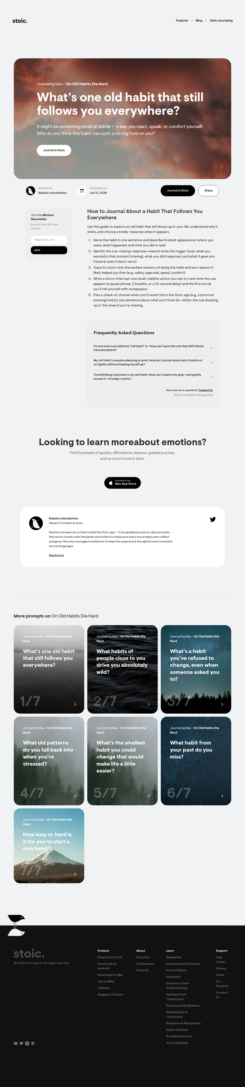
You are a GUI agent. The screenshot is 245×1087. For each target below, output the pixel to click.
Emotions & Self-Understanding (177, 986)
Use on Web (106, 981)
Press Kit (142, 970)
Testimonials (145, 964)
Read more (56, 555)
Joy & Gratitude (177, 1043)
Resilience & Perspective (183, 1023)
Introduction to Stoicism (183, 964)
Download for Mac (110, 975)
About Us (142, 957)
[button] (153, 348)
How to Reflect (176, 970)
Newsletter (173, 957)
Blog (199, 20)
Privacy (221, 968)
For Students (222, 984)
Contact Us (206, 390)
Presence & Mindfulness (183, 1005)
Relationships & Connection (177, 1014)
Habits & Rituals (177, 1030)
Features (182, 20)
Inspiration (173, 977)
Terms (220, 975)
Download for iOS (110, 957)
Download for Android (107, 966)
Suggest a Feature (110, 994)
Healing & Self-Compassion (176, 997)
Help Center (221, 960)
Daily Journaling (221, 20)
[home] (20, 20)
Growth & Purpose (179, 1036)
